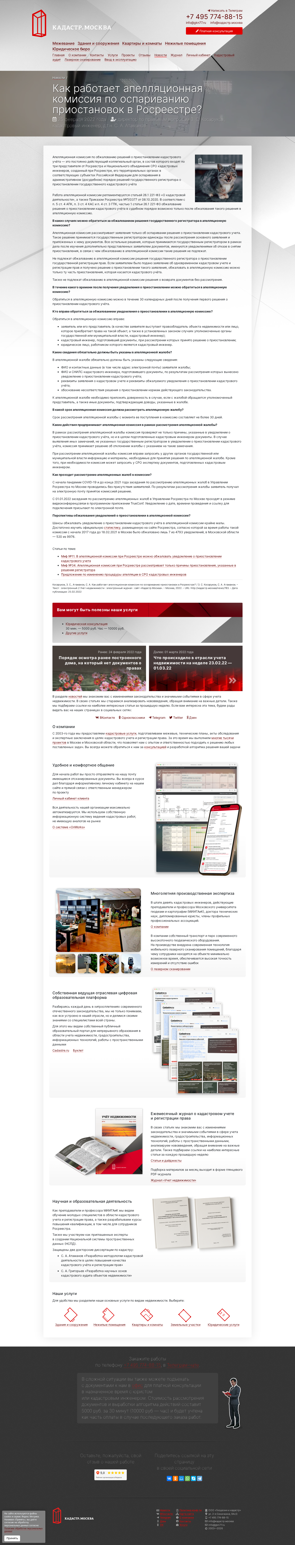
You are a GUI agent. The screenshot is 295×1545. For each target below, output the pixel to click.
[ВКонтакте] (169, 1478)
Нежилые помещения (185, 43)
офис (137, 1385)
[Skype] (193, 1478)
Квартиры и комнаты (142, 43)
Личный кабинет (198, 55)
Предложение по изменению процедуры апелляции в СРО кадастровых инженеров (123, 574)
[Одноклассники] (175, 1478)
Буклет (78, 1050)
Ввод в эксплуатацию (120, 59)
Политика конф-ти (190, 1510)
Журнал (176, 55)
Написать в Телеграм (226, 10)
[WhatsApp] (187, 1478)
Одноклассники (133, 717)
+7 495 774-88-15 (214, 17)
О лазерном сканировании (170, 969)
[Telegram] (199, 1478)
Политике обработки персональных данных (23, 1530)
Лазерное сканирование (83, 59)
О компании (77, 55)
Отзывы (145, 55)
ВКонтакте (107, 717)
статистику (112, 527)
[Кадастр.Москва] (88, 23)
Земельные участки (185, 1324)
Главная (58, 55)
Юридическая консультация (87, 624)
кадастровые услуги (121, 733)
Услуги (113, 55)
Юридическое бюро (71, 49)
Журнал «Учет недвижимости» (173, 1180)
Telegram (158, 717)
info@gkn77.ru (196, 22)
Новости (160, 55)
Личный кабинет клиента (70, 798)
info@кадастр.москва (226, 22)
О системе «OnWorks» (68, 827)
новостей (75, 696)
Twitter (177, 717)
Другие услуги (76, 633)
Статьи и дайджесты (166, 1160)
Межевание (63, 43)
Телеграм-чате (183, 1365)
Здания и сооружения (98, 43)
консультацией (155, 747)
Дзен (192, 717)
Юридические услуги (223, 1324)
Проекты (128, 55)
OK (161, 1524)
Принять (12, 1538)
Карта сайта (186, 1513)
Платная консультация (216, 31)
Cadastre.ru (60, 1050)
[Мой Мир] (181, 1478)
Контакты (97, 55)
